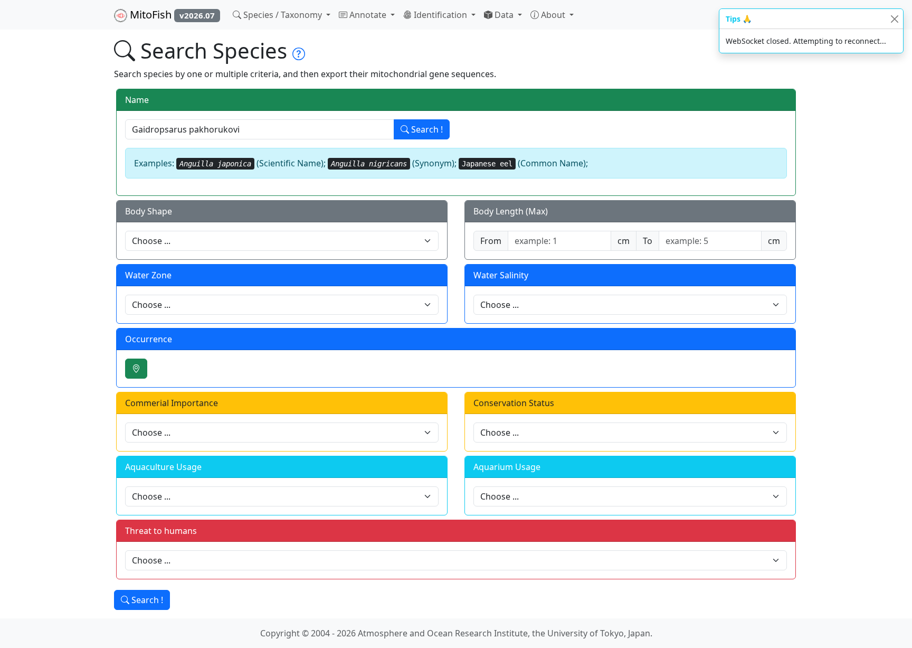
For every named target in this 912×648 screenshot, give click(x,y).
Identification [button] (440, 15)
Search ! (426, 129)
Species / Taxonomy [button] (282, 15)
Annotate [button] (367, 15)
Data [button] (504, 15)
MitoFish (171, 14)
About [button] (553, 15)
